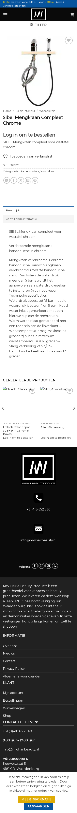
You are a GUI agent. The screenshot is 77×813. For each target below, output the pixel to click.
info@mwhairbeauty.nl (38, 540)
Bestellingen (13, 700)
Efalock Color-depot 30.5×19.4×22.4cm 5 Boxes (16, 430)
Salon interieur (25, 110)
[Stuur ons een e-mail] (48, 566)
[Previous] (3, 416)
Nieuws (9, 653)
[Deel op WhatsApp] (6, 180)
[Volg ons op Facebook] (35, 566)
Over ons (10, 646)
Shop (7, 716)
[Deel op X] (21, 180)
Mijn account (13, 693)
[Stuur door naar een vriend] (28, 180)
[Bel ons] (55, 566)
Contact (9, 661)
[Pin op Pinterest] (35, 180)
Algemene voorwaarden (22, 676)
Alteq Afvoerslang (52, 427)
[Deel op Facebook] (13, 180)
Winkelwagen (14, 708)
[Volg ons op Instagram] (41, 566)
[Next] (73, 416)
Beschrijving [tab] (14, 210)
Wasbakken (47, 110)
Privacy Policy (14, 669)
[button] (5, 14)
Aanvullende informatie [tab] (21, 218)
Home (7, 110)
